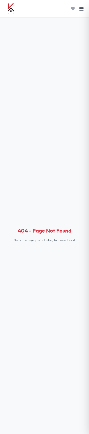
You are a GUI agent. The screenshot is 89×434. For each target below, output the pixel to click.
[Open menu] (81, 9)
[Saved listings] (72, 8)
